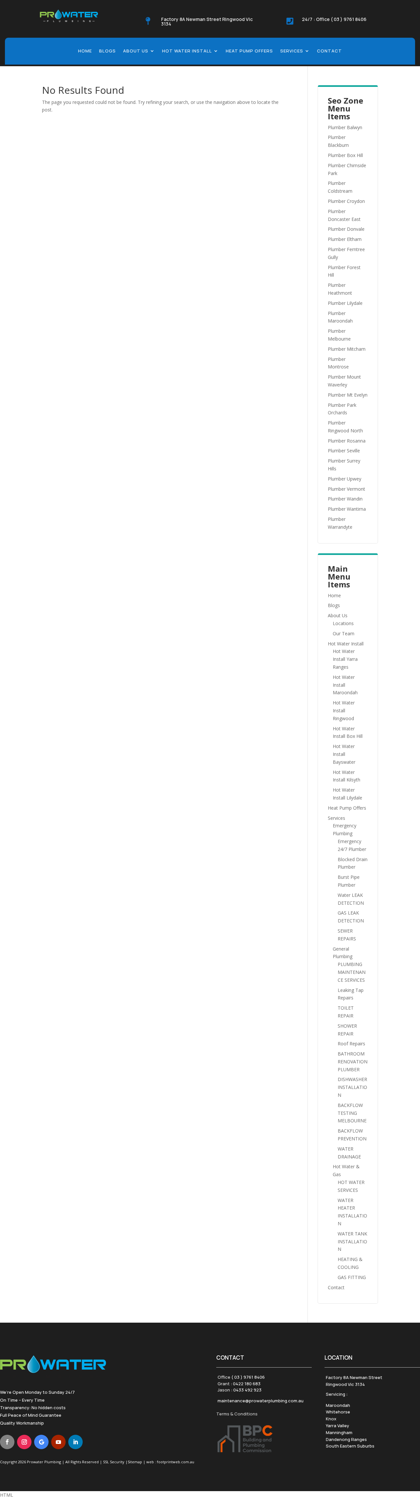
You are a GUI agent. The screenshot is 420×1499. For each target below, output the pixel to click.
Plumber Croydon (346, 201)
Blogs (107, 51)
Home (85, 51)
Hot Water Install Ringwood (344, 710)
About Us (135, 51)
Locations (343, 623)
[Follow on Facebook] (7, 1442)
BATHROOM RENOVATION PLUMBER (353, 1062)
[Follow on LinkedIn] (75, 1442)
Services (291, 51)
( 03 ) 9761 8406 (248, 1377)
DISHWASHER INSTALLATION (352, 1087)
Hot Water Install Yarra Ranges (345, 659)
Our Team (343, 633)
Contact (329, 51)
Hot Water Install (187, 51)
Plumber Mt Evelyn (348, 395)
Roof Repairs (351, 1043)
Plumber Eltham (345, 239)
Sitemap (135, 1461)
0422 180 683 (247, 1384)
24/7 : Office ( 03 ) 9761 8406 (334, 19)
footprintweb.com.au (175, 1461)
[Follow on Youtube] (58, 1442)
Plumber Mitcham (347, 349)
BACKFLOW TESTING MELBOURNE (352, 1113)
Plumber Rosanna (347, 441)
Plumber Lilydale (345, 303)
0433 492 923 (247, 1390)
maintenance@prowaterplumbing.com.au (261, 1401)
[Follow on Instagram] (24, 1442)
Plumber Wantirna (347, 509)
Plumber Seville (344, 450)
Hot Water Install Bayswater (344, 754)
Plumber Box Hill (345, 155)
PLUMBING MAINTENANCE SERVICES (352, 972)
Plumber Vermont (346, 489)
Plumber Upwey (344, 479)
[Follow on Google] (41, 1442)
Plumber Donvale (346, 229)
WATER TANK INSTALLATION (352, 1241)
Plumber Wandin (345, 499)
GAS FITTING (352, 1277)
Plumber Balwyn (345, 127)
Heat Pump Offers (249, 51)
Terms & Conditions (237, 1414)
